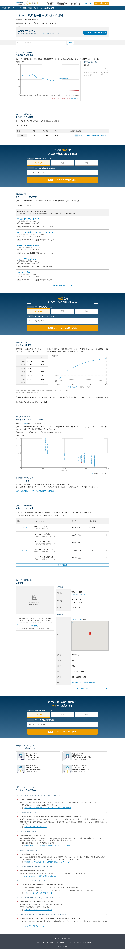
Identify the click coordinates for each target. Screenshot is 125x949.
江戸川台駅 (24, 423)
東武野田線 (75, 682)
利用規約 (62, 942)
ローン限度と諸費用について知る (34, 926)
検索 (70, 42)
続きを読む (34, 626)
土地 (86, 163)
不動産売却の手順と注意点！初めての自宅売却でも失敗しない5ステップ (46, 862)
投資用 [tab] (29, 206)
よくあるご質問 (39, 942)
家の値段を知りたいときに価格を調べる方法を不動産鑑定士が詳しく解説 (47, 846)
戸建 (62, 163)
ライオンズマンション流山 (26, 259)
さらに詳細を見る (82, 688)
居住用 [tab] (20, 206)
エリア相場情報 (22, 8)
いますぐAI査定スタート (95, 32)
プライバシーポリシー (75, 942)
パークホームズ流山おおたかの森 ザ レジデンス (35, 232)
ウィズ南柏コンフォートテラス (28, 219)
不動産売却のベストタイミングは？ (35, 827)
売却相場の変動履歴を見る (79, 594)
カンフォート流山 (23, 272)
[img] (79, 370)
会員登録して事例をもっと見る (62, 285)
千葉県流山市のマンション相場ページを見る (31, 402)
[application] (47, 82)
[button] (76, 3)
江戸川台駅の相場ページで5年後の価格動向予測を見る (35, 491)
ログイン (58, 938)
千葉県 (30, 8)
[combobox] (41, 42)
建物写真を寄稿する (34, 604)
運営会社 (88, 942)
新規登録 (66, 938)
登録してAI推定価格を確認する (96, 135)
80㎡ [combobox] (86, 69)
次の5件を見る (62, 565)
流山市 (36, 8)
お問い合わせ (52, 942)
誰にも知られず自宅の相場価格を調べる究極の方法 (40, 876)
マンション (38, 163)
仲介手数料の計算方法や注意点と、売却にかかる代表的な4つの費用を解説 (47, 808)
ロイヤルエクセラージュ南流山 (28, 245)
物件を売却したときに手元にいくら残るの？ (38, 910)
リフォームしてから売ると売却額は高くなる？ (38, 893)
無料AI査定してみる (101, 3)
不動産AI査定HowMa (8, 8)
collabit (65, 946)
